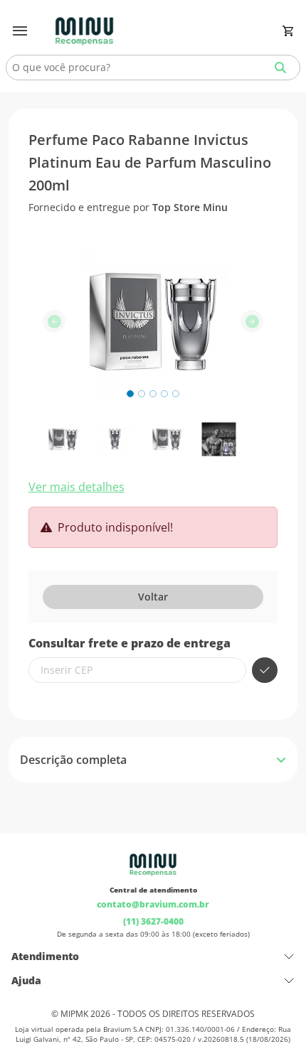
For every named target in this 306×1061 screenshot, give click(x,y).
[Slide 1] (141, 393)
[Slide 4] (175, 393)
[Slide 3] (164, 393)
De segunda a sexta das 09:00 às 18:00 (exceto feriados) (153, 934)
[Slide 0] (130, 393)
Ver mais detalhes (76, 487)
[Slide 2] (153, 393)
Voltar (153, 596)
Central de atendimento (153, 890)
